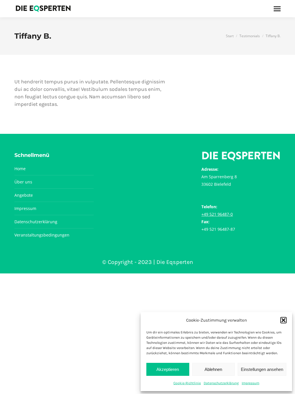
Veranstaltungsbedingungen (41, 235)
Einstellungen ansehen (262, 369)
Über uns (23, 182)
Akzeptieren (167, 369)
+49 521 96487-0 (217, 214)
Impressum (250, 383)
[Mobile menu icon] (277, 8)
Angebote (23, 195)
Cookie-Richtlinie (187, 383)
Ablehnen (213, 369)
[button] (283, 320)
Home (20, 168)
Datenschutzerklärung (221, 383)
